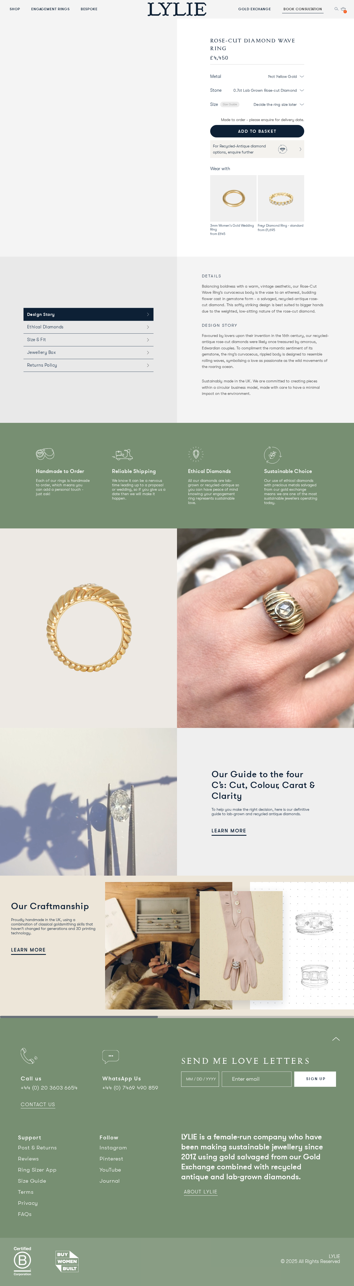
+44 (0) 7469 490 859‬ (130, 1088)
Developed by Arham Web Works (323, 1267)
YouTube (110, 1170)
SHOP (15, 9)
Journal (110, 1181)
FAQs (25, 1214)
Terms (26, 1192)
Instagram (113, 1147)
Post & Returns (37, 1147)
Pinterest (111, 1158)
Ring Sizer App (37, 1170)
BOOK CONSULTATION (302, 9)
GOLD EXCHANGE (254, 9)
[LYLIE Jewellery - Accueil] (176, 9)
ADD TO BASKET (257, 131)
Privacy (28, 1203)
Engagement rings (50, 9)
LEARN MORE (229, 831)
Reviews (28, 1158)
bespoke (89, 9)
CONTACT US (38, 1104)
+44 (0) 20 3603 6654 (49, 1088)
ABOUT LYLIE (201, 1192)
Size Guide (230, 104)
